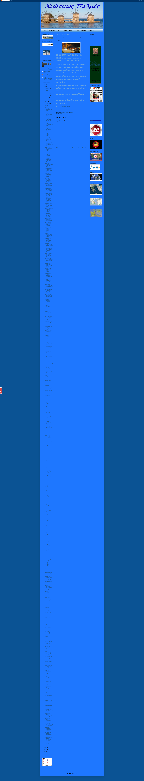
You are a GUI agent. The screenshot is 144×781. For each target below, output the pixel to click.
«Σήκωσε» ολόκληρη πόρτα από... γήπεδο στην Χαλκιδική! (49, 210)
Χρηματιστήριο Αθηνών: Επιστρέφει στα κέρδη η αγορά (48, 353)
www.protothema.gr (64, 106)
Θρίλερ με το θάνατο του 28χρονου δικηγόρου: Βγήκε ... (48, 533)
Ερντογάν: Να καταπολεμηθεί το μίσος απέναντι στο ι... (49, 313)
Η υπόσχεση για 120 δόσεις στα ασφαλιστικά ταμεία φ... (48, 683)
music (59, 31)
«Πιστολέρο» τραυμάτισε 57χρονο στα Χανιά (47, 134)
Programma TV (91, 120)
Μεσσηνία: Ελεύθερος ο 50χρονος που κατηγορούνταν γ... (48, 180)
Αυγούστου (47, 96)
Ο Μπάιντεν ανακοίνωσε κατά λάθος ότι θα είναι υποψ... (49, 454)
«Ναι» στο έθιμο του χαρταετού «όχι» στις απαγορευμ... (48, 663)
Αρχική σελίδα (70, 148)
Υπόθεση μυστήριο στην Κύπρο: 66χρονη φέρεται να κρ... (48, 185)
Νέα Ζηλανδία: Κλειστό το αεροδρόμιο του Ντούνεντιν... (48, 459)
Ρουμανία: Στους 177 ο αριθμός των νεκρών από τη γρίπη (48, 392)
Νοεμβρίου (47, 90)
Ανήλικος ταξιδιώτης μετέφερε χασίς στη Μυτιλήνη (48, 377)
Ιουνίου (46, 100)
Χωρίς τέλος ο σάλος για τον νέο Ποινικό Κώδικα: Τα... (48, 538)
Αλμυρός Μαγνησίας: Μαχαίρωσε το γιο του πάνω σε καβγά (48, 308)
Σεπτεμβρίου (47, 94)
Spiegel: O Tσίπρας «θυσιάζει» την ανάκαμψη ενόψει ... (48, 619)
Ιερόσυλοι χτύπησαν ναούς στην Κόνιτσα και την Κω (48, 522)
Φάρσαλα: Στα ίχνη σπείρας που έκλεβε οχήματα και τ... (48, 643)
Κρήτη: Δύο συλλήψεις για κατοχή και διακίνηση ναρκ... (48, 543)
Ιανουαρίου (47, 745)
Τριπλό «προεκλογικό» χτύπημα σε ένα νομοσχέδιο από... (48, 653)
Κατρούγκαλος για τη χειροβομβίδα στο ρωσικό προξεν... (48, 323)
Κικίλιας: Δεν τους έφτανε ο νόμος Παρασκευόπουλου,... (48, 553)
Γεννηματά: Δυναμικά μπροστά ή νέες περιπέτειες (48, 114)
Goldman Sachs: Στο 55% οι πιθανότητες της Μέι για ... (48, 512)
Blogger (76, 773)
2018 (45, 747)
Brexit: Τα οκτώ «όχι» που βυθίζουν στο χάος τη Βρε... (49, 194)
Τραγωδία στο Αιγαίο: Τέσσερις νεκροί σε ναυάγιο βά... (49, 245)
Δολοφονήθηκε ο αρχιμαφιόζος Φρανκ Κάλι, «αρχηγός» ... (48, 502)
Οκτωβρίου (47, 92)
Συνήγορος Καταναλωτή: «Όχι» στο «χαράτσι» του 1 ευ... (48, 673)
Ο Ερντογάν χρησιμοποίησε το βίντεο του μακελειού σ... (48, 449)
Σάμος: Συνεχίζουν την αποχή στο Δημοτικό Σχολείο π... (48, 426)
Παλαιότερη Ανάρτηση (81, 148)
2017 (45, 749)
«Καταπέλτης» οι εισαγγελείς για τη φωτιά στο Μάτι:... (49, 724)
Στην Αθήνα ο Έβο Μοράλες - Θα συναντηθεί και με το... (49, 548)
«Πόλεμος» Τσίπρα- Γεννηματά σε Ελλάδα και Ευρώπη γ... (48, 318)
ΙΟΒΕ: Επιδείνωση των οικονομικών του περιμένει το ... (49, 464)
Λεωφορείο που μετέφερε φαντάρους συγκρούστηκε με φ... (48, 275)
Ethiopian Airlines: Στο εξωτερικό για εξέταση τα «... (48, 570)
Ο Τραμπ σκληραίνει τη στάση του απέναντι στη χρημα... (48, 199)
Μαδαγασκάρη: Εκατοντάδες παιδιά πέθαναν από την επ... (48, 633)
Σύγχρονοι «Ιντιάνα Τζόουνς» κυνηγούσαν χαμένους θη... (48, 688)
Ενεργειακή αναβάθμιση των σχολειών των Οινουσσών (48, 729)
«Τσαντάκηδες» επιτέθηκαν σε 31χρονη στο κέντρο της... (48, 215)
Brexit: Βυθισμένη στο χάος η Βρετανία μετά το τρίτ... (48, 129)
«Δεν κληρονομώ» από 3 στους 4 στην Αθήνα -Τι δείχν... (48, 343)
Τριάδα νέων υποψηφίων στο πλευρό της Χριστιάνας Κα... (48, 578)
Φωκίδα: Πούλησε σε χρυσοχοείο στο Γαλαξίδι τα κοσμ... (48, 348)
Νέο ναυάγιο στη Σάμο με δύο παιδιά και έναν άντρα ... (48, 734)
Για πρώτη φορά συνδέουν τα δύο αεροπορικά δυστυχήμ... (48, 517)
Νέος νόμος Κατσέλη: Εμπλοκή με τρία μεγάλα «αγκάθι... (48, 387)
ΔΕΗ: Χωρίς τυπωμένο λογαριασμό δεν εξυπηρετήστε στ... (48, 599)
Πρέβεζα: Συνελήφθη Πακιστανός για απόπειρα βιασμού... (48, 588)
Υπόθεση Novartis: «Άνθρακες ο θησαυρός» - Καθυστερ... (48, 358)
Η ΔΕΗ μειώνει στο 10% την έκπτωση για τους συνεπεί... (48, 373)
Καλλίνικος (93, 62)
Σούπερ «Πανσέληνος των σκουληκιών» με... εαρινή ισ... (48, 368)
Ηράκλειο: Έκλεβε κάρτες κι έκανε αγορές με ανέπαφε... (48, 702)
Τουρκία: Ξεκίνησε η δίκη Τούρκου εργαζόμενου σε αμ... (48, 250)
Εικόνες (77, 31)
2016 (45, 751)
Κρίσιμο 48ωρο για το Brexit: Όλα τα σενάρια (48, 562)
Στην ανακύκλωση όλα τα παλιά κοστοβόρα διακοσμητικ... (48, 667)
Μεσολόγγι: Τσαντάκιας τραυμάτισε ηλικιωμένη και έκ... (48, 302)
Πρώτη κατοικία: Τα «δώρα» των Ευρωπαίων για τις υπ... (48, 108)
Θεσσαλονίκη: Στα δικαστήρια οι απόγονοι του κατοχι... (48, 473)
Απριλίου (47, 103)
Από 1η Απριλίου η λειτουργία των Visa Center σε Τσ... (48, 629)
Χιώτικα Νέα (91, 31)
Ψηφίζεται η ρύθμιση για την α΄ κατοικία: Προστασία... (48, 154)
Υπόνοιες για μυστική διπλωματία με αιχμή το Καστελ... (48, 119)
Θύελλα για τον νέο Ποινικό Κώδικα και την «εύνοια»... (48, 574)
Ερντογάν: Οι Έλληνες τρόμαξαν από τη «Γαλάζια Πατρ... (48, 715)
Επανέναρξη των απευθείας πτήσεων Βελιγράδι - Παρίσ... (48, 229)
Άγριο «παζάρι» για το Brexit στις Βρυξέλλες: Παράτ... (48, 291)
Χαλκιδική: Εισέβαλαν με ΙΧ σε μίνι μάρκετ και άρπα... (48, 175)
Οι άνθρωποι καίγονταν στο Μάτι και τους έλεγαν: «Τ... (48, 720)
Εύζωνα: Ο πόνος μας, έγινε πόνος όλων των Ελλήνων (48, 270)
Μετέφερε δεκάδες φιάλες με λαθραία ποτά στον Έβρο (48, 739)
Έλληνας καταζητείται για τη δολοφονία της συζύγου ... (48, 235)
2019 (45, 86)
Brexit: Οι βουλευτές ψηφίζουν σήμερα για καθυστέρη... (48, 488)
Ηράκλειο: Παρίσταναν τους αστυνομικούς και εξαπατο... (48, 638)
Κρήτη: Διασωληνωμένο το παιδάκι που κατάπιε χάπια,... (48, 604)
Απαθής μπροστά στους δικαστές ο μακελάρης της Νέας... (48, 483)
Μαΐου (46, 101)
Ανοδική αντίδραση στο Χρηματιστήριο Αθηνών (48, 205)
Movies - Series (52, 31)
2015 (45, 753)
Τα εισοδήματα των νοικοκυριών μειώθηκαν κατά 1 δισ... (49, 363)
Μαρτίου (47, 105)
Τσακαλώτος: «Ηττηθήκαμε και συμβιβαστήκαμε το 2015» (48, 497)
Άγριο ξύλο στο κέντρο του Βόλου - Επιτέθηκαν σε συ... (48, 260)
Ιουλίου (46, 98)
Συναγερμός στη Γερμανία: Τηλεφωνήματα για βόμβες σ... (48, 240)
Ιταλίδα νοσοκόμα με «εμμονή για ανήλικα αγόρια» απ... (48, 170)
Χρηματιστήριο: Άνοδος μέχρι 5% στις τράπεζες (48, 436)
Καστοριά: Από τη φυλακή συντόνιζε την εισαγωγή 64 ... (48, 296)
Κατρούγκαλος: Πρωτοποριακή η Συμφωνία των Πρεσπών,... (48, 609)
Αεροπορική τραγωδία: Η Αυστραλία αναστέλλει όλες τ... (48, 594)
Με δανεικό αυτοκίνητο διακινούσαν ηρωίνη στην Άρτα (48, 338)
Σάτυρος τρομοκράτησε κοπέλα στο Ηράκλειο (48, 281)
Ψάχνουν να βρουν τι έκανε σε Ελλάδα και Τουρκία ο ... (49, 440)
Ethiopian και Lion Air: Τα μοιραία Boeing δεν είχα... (48, 328)
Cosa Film (44, 31)
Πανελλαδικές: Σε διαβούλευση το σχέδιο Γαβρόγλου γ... (49, 286)
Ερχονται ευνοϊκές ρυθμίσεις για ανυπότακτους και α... (49, 478)
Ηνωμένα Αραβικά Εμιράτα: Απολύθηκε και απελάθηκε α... (48, 382)
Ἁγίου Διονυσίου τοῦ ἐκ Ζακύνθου (95, 75)
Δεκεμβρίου (47, 88)
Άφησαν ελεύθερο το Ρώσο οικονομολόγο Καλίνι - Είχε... (48, 697)
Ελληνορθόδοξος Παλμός (47, 72)
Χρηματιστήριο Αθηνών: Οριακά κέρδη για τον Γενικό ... (48, 149)
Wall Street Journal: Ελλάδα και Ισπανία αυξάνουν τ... (48, 431)
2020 (45, 84)
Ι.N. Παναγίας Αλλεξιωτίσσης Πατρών (47, 75)
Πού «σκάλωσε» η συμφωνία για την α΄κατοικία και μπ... (48, 614)
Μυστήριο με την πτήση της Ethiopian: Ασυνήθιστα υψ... (48, 444)
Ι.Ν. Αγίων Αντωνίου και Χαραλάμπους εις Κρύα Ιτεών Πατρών (48, 78)
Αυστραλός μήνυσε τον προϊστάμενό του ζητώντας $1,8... (48, 139)
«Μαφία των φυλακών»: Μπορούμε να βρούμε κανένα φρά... (48, 159)
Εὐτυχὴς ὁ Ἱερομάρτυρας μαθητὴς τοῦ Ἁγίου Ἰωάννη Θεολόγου (95, 73)
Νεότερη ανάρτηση (60, 148)
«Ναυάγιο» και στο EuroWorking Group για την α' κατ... (48, 255)
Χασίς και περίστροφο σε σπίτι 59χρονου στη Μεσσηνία (48, 492)
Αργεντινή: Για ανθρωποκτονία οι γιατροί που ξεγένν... (49, 165)
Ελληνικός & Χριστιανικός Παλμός (48, 69)
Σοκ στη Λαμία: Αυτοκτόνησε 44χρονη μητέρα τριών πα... (48, 507)
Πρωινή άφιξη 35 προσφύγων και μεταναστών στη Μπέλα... (48, 658)
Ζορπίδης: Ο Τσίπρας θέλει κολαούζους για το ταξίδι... (49, 124)
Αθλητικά (64, 31)
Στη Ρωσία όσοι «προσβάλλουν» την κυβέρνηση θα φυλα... (49, 678)
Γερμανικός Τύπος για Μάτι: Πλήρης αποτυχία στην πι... (49, 711)
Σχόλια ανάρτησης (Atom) (66, 150)
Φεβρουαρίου (47, 743)
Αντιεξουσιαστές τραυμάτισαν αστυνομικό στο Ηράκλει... (48, 265)
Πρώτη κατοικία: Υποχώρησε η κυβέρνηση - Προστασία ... (48, 224)
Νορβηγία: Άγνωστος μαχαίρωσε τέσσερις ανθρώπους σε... (48, 409)
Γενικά (71, 31)
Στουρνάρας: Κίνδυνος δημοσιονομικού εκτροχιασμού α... (48, 468)
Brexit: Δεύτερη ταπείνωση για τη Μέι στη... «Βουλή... (48, 566)
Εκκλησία (83, 31)
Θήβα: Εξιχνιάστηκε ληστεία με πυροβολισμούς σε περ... (49, 144)
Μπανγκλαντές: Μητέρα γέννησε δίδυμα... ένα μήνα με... (48, 190)
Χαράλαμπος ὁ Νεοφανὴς (97, 65)
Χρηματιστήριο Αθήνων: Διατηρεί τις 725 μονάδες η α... (49, 403)
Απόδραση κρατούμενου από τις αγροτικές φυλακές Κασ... (48, 527)
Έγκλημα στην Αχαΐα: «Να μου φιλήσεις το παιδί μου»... (48, 648)
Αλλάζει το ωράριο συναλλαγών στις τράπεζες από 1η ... (48, 219)
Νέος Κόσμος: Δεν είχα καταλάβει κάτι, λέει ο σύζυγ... (48, 332)
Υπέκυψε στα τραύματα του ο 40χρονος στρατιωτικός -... (48, 624)
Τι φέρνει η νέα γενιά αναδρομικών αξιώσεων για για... (48, 421)
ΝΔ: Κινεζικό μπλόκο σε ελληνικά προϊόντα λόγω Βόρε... (48, 415)
